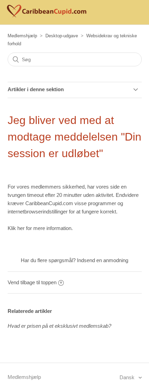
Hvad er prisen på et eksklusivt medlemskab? (59, 326)
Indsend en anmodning (102, 260)
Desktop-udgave (61, 35)
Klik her (16, 228)
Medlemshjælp (22, 35)
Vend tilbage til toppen (32, 282)
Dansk (128, 377)
